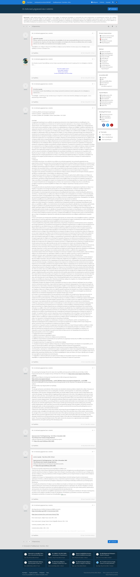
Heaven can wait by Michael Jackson (108, 563)
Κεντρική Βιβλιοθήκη (106, 81)
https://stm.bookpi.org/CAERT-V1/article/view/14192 (45, 511)
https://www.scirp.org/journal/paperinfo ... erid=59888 (73, 380)
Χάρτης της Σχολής (105, 51)
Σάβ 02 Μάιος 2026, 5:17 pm (33, 566)
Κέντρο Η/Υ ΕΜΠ (105, 56)
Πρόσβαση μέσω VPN (106, 95)
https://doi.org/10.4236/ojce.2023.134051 (44, 441)
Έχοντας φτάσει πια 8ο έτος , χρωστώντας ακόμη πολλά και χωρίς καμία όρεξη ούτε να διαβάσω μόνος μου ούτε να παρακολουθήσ (36, 563)
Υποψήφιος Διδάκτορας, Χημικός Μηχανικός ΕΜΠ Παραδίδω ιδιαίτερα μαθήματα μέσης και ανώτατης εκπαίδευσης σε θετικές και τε (60, 563)
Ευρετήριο (24, 572)
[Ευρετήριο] (23, 2)
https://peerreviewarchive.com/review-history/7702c (45, 514)
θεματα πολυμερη (104, 555)
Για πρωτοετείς (105, 63)
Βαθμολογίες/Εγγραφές (107, 55)
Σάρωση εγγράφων (106, 97)
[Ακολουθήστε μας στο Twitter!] (107, 125)
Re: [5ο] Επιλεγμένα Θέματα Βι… (84, 561)
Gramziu (116, 574)
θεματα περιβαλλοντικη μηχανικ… (85, 553)
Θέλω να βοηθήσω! (106, 118)
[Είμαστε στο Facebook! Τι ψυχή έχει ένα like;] (103, 125)
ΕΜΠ (102, 79)
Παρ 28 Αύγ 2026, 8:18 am (33, 557)
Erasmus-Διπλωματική (107, 67)
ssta (25, 557)
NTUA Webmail (105, 83)
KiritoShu (25, 64)
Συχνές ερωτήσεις (105, 116)
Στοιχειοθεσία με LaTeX (107, 100)
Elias (25, 566)
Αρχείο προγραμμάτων (107, 53)
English (103, 119)
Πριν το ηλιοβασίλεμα (107, 137)
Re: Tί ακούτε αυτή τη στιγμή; (107, 561)
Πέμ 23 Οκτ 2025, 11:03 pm (107, 566)
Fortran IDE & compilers (107, 102)
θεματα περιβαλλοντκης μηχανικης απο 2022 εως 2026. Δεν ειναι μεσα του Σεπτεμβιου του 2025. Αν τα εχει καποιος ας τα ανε (84, 555)
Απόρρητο (41, 572)
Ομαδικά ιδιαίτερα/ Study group (36, 561)
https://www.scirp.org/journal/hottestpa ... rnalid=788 (45, 380)
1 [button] (26, 26)
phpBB (29, 574)
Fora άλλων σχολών (106, 86)
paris (73, 557)
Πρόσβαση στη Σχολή (106, 41)
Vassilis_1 (50, 557)
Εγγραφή (108, 2)
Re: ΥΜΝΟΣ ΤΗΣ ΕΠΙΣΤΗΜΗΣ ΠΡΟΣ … (61, 553)
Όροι (47, 572)
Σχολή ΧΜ (103, 77)
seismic (25, 39)
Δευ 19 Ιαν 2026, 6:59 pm (80, 566)
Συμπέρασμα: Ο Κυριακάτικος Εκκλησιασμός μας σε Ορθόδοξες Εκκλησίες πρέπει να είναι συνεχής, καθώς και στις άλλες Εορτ (60, 555)
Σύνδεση (102, 2)
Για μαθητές (104, 62)
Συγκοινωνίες (104, 60)
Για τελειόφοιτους (105, 65)
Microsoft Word (105, 98)
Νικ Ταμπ (98, 566)
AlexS (49, 566)
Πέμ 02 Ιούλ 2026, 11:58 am (81, 557)
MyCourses (104, 84)
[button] (23, 26)
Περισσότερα (104, 68)
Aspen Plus (104, 105)
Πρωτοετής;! (104, 39)
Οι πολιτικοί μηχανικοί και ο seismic (37, 9)
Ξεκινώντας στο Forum (106, 114)
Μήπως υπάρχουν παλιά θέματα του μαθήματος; (84, 563)
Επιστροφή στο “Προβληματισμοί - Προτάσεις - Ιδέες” (36, 546)
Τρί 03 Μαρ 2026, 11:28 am (57, 566)
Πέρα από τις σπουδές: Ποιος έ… (36, 553)
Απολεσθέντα (104, 58)
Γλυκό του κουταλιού (106, 37)
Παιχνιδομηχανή (105, 42)
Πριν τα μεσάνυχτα (106, 139)
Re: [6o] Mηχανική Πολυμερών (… (108, 553)
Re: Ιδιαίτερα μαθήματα (58, 561)
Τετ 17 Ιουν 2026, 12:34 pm (105, 557)
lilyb (73, 566)
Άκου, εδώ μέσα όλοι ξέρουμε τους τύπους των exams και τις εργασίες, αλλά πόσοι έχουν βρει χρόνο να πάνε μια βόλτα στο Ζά (36, 555)
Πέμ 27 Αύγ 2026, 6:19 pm (59, 557)
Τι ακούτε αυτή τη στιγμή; (107, 36)
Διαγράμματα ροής (106, 103)
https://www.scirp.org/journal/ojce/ (41, 379)
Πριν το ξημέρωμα (106, 134)
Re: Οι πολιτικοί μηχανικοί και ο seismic (42, 33)
